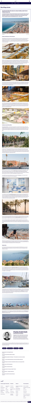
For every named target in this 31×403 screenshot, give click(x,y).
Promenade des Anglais (12, 194)
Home (1, 5)
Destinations (6, 5)
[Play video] (15, 321)
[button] (1, 1)
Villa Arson (19, 175)
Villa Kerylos (22, 290)
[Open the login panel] (29, 1)
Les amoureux (25, 240)
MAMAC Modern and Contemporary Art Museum (20, 170)
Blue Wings (3, 5)
